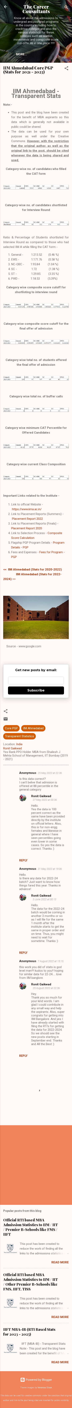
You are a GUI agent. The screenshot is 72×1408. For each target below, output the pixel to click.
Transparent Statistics (19, 736)
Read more (60, 1262)
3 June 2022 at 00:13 (44, 899)
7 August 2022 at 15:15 (50, 961)
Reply (23, 860)
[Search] (66, 8)
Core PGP (11, 728)
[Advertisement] (36, 1165)
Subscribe (36, 690)
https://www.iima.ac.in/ (27, 509)
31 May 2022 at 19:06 (50, 868)
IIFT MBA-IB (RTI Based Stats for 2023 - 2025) (29, 1332)
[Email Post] (5, 720)
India (19, 744)
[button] (66, 69)
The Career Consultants (36, 9)
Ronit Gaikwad (41, 796)
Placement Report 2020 (26, 528)
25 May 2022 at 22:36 (50, 772)
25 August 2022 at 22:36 (46, 988)
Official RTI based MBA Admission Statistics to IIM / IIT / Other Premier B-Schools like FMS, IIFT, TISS (30, 1281)
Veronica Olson (45, 1387)
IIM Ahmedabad (33, 728)
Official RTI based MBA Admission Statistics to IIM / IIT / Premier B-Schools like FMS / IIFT (30, 1227)
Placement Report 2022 (27, 519)
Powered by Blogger (38, 1380)
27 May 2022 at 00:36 (45, 799)
